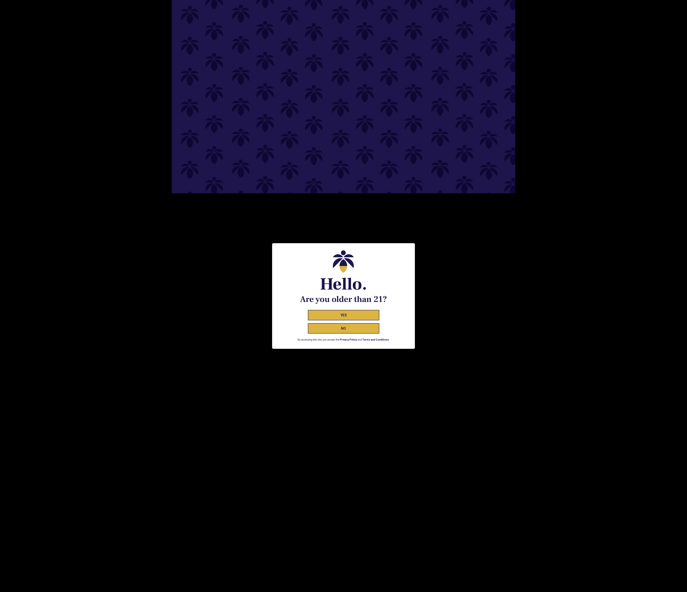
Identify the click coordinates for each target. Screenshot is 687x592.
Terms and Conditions (375, 339)
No (343, 328)
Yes (343, 315)
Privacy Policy (348, 339)
